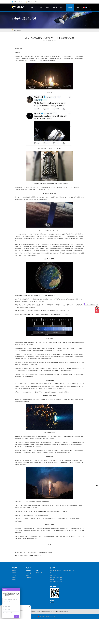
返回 (49, 544)
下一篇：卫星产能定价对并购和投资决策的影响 (28, 555)
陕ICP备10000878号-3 (59, 611)
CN (83, 7)
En (86, 7)
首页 (15, 30)
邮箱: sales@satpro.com (56, 581)
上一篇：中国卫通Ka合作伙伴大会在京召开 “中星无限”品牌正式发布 (33, 552)
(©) (37, 611)
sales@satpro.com (21, 1)
